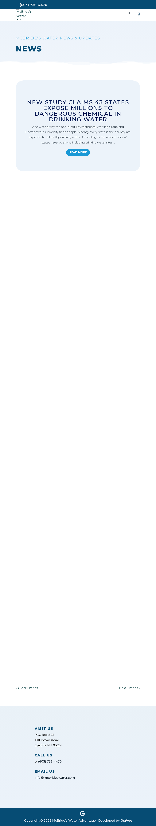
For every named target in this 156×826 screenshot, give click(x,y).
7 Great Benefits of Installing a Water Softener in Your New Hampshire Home (66, 493)
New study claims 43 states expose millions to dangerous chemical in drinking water (78, 111)
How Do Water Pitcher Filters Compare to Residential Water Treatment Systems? (71, 293)
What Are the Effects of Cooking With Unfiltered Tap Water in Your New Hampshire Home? (74, 241)
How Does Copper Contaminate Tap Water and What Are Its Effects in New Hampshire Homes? (76, 592)
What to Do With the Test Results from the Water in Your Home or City (73, 542)
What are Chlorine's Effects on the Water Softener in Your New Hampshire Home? (71, 190)
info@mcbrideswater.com (55, 778)
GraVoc (126, 820)
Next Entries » (129, 688)
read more (27, 218)
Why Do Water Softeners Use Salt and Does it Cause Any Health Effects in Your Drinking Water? (75, 394)
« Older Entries (27, 688)
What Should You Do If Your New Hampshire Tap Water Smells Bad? (77, 642)
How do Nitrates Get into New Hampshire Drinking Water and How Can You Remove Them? (77, 343)
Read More (78, 152)
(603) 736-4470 (50, 761)
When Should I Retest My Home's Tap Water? (73, 444)
